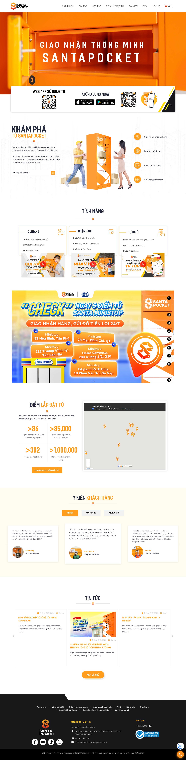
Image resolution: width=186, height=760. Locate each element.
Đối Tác (82, 6)
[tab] (70, 513)
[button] (168, 6)
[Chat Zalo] (180, 746)
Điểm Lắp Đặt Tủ (115, 6)
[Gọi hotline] (180, 754)
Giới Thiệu (67, 6)
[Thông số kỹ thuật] (53, 173)
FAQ (144, 6)
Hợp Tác (96, 6)
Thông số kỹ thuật (21, 172)
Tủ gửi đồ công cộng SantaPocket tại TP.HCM (143, 643)
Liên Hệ (156, 6)
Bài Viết (133, 6)
